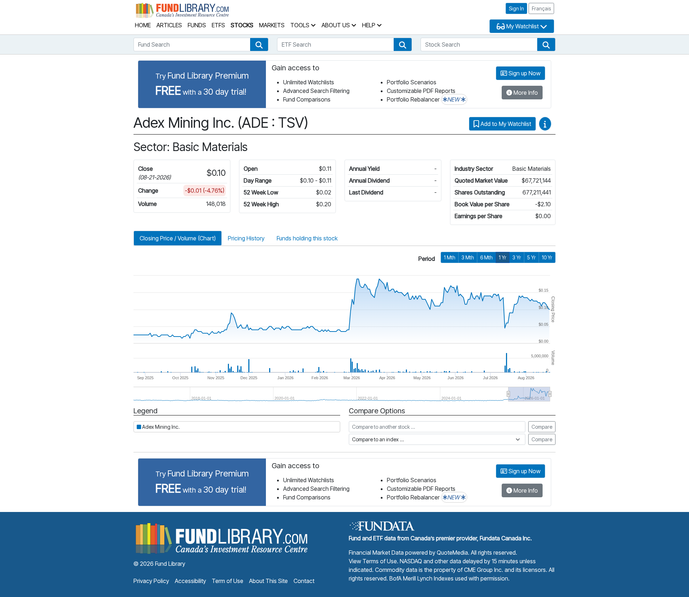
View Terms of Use (373, 561)
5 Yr (531, 257)
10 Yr (547, 257)
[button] (259, 44)
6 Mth (486, 257)
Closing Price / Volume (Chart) (178, 238)
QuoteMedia (452, 552)
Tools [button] (300, 25)
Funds (197, 25)
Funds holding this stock (307, 238)
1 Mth (449, 257)
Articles (169, 25)
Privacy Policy (151, 580)
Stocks (242, 25)
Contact (304, 580)
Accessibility (190, 580)
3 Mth (467, 257)
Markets (272, 25)
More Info (525, 92)
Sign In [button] (516, 8)
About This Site (268, 580)
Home (143, 25)
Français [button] (541, 8)
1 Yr (502, 257)
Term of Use (227, 580)
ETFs (218, 25)
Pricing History (246, 238)
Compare (541, 427)
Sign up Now (523, 73)
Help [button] (369, 25)
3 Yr (516, 257)
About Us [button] (336, 25)
